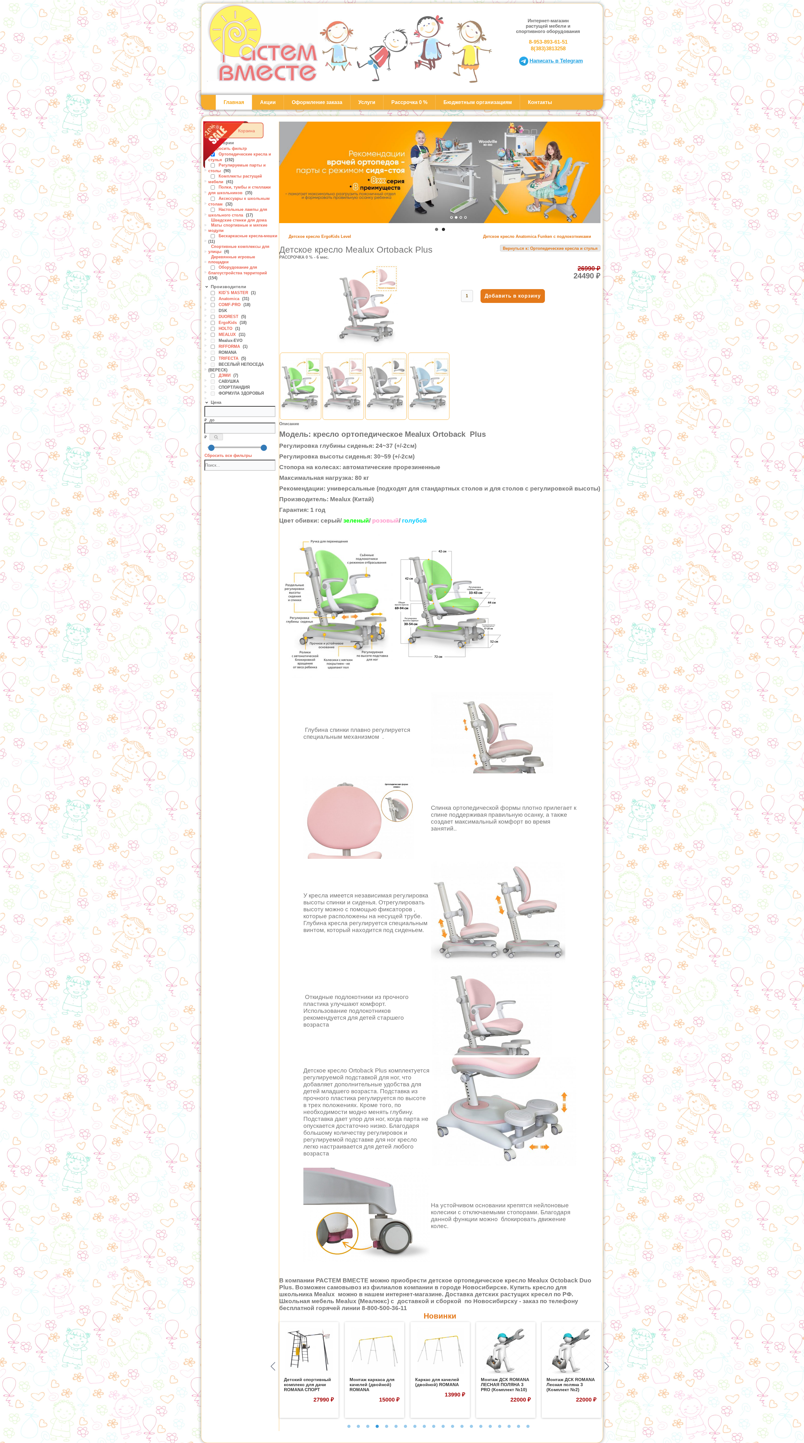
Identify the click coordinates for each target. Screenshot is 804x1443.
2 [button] (358, 1426)
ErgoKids (228, 322)
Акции (268, 102)
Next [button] (606, 1366)
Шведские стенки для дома (239, 220)
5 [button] (386, 1426)
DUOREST (229, 316)
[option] (309, 1369)
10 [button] (433, 1426)
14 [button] (471, 1426)
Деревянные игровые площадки (231, 259)
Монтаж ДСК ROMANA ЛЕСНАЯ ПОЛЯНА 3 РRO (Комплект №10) (439, 1384)
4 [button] (377, 1426)
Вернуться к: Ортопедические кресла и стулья (550, 248)
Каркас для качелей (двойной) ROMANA (372, 1382)
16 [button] (490, 1426)
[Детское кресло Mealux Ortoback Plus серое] (386, 417)
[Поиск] (216, 437)
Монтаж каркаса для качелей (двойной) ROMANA (306, 1384)
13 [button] (462, 1426)
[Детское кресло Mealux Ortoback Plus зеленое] (300, 417)
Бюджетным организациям (477, 102)
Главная (234, 102)
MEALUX (228, 334)
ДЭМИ (225, 375)
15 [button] (480, 1426)
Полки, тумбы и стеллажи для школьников (239, 190)
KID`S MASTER (234, 292)
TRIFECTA (229, 358)
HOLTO (226, 328)
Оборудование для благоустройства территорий (237, 270)
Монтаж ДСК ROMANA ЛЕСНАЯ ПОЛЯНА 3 (570, 1382)
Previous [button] (273, 1366)
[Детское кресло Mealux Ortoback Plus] (367, 345)
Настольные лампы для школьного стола (237, 212)
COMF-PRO (230, 304)
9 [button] (424, 1426)
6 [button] (396, 1426)
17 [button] (499, 1426)
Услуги (366, 102)
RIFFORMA (230, 346)
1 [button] (348, 1426)
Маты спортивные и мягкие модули (237, 228)
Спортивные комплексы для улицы (238, 249)
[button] (436, 229)
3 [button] (367, 1426)
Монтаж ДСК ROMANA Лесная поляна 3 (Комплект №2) (505, 1384)
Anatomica (230, 298)
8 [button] (414, 1426)
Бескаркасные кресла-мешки (248, 235)
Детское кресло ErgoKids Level (320, 236)
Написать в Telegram (556, 61)
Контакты (540, 102)
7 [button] (405, 1426)
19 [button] (518, 1426)
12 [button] (452, 1426)
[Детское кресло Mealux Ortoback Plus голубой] (428, 417)
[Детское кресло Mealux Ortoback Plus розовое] (343, 417)
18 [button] (509, 1426)
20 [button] (528, 1426)
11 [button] (443, 1426)
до (212, 420)
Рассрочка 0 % (409, 102)
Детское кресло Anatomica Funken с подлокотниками (537, 236)
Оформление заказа (317, 102)
